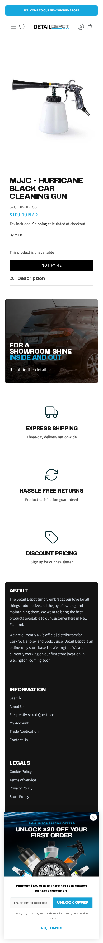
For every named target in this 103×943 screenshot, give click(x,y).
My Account (19, 723)
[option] (51, 105)
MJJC (19, 235)
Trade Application (24, 731)
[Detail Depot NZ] (51, 26)
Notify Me (51, 265)
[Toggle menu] (13, 26)
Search (15, 698)
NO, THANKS (51, 928)
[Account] (78, 26)
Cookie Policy (21, 771)
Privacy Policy (21, 788)
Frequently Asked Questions (32, 715)
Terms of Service (23, 780)
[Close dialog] (93, 817)
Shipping (39, 224)
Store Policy (19, 797)
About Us (17, 706)
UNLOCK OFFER (72, 902)
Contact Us (19, 740)
